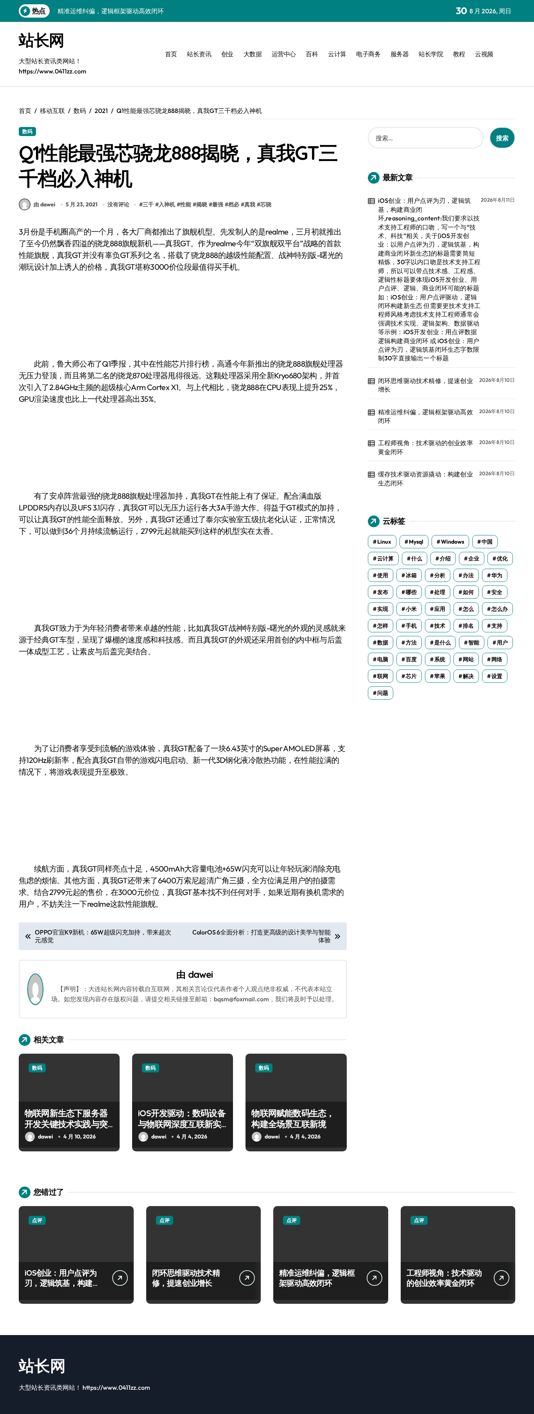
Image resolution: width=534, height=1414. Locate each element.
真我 (249, 204)
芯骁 (265, 204)
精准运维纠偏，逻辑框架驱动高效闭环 (425, 416)
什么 (416, 558)
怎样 (382, 625)
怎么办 (499, 608)
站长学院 (431, 54)
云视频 (484, 54)
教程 (459, 54)
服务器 (400, 54)
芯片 (411, 676)
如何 (468, 592)
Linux (384, 541)
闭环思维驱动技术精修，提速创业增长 (425, 385)
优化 (502, 558)
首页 (171, 54)
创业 (227, 54)
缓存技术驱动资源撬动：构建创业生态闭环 (425, 478)
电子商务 (368, 54)
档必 (233, 204)
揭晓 (201, 204)
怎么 (468, 608)
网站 (468, 659)
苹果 (439, 676)
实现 (382, 608)
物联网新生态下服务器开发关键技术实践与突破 (66, 1124)
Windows (452, 541)
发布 (382, 592)
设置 (496, 676)
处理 (439, 592)
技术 (439, 625)
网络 (496, 659)
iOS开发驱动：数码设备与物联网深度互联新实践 (182, 1124)
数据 (382, 642)
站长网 (41, 40)
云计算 (337, 54)
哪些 (411, 592)
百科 (312, 54)
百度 (411, 659)
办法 (468, 575)
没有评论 (118, 204)
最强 (217, 204)
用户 (502, 642)
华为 (496, 575)
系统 (439, 659)
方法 (411, 642)
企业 (473, 558)
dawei (200, 974)
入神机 (167, 204)
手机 (411, 625)
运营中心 (284, 54)
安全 (496, 592)
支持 (496, 625)
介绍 (445, 558)
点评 (37, 1220)
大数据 (253, 54)
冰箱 (411, 575)
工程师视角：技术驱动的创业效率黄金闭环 (425, 447)
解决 (468, 676)
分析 (439, 575)
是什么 (442, 642)
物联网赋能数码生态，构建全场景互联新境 (292, 1119)
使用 (382, 575)
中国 (487, 541)
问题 (382, 692)
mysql (416, 541)
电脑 (382, 659)
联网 (382, 676)
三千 (148, 204)
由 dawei (45, 204)
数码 (27, 131)
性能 (185, 204)
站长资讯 (199, 54)
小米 (411, 608)
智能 (473, 642)
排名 (468, 625)
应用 (439, 608)
